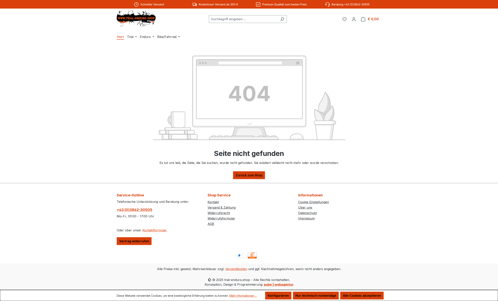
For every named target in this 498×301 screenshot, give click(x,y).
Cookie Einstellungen (313, 202)
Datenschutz (307, 213)
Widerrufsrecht (219, 213)
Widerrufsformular (221, 218)
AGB (211, 224)
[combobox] (243, 19)
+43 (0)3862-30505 (134, 210)
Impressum (306, 218)
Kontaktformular (154, 230)
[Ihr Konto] (354, 19)
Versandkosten (236, 269)
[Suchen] (282, 19)
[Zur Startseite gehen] (136, 18)
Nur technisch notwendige (315, 296)
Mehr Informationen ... (243, 295)
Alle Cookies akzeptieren (362, 296)
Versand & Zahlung (222, 207)
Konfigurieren (278, 296)
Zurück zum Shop (249, 175)
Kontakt (213, 202)
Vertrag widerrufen (134, 241)
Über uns (305, 207)
